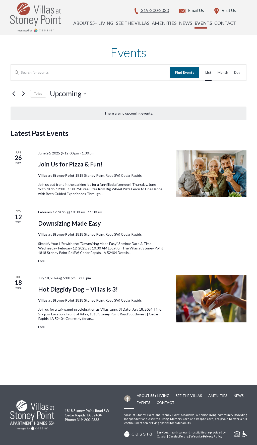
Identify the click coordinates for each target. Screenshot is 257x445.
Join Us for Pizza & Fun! (70, 164)
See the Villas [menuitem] (132, 23)
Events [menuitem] (203, 23)
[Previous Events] (14, 94)
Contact (165, 402)
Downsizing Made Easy (69, 223)
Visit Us (228, 10)
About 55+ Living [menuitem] (93, 23)
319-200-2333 (88, 419)
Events (143, 402)
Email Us (195, 10)
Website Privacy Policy (206, 436)
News (239, 395)
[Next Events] (23, 94)
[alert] (128, 113)
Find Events (184, 72)
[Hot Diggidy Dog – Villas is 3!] (211, 298)
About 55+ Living (153, 395)
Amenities (217, 395)
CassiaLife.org (178, 436)
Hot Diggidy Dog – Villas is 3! (78, 289)
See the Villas (189, 395)
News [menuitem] (185, 23)
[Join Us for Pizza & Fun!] (211, 174)
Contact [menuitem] (225, 23)
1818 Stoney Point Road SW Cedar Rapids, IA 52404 (87, 412)
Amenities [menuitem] (164, 23)
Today (38, 93)
